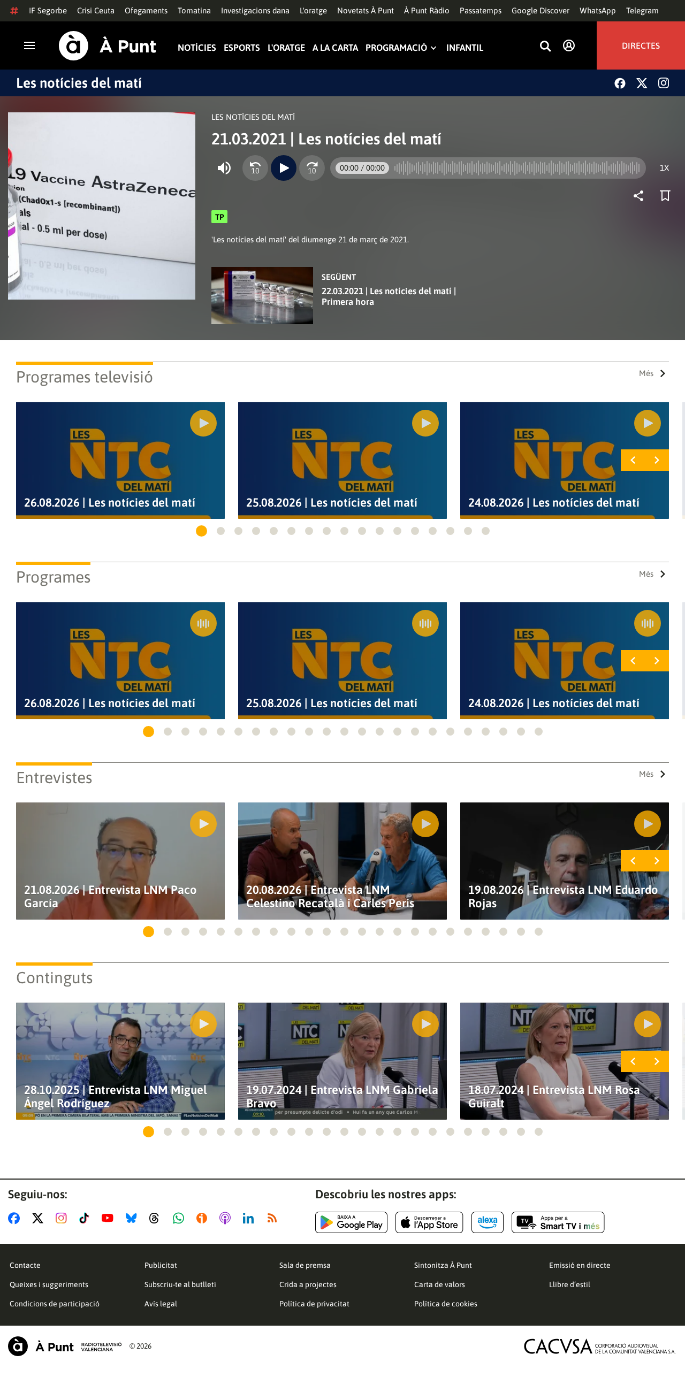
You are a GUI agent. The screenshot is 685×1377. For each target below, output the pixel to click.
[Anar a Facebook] (16, 1218)
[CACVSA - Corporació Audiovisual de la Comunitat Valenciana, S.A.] (600, 1346)
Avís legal (160, 1303)
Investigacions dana (255, 10)
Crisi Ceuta (96, 10)
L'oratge (313, 10)
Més (646, 373)
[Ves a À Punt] (107, 45)
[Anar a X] (40, 1218)
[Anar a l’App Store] (429, 1222)
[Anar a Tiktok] (86, 1218)
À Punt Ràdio (427, 10)
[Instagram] (663, 83)
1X (664, 167)
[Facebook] (620, 83)
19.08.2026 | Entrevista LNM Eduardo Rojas (563, 896)
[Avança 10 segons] (312, 168)
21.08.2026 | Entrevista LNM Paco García (110, 896)
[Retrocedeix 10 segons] (255, 168)
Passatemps (480, 10)
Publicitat (160, 1265)
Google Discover (540, 10)
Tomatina (194, 10)
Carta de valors (439, 1284)
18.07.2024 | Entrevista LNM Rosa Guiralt (554, 1096)
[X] (642, 83)
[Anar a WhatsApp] (180, 1218)
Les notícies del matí (79, 83)
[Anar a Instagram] (63, 1218)
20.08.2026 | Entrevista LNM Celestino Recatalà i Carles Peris (330, 896)
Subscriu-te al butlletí (180, 1284)
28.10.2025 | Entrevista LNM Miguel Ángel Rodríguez (115, 1096)
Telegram (642, 10)
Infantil (464, 48)
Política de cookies (445, 1303)
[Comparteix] (641, 195)
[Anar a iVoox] (203, 1218)
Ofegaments (146, 10)
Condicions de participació (55, 1303)
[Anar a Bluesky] (133, 1218)
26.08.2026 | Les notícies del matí (109, 502)
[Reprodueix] (283, 168)
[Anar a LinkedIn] (250, 1218)
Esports (242, 48)
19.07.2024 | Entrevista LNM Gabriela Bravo (342, 1096)
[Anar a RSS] (274, 1218)
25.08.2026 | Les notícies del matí (331, 502)
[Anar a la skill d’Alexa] (487, 1222)
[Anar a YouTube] (110, 1218)
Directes (641, 45)
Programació (396, 48)
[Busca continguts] (545, 47)
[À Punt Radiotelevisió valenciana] (64, 1346)
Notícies (197, 48)
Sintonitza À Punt (443, 1265)
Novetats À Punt (365, 10)
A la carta (335, 48)
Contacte (25, 1265)
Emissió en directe (580, 1265)
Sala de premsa (305, 1265)
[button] (201, 531)
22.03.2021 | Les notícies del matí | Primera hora (389, 296)
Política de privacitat (314, 1303)
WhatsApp (598, 10)
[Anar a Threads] (157, 1218)
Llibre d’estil (569, 1284)
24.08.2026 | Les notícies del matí (554, 502)
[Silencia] (224, 168)
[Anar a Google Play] (351, 1222)
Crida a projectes (308, 1284)
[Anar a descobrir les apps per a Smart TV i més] (558, 1222)
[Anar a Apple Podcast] (227, 1218)
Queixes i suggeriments (49, 1284)
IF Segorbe (48, 10)
